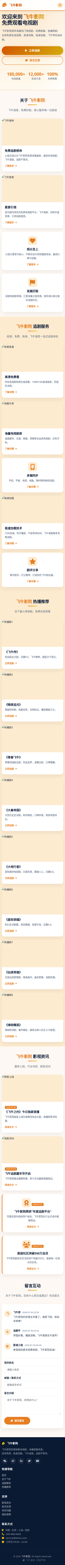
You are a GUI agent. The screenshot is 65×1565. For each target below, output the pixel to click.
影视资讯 (6, 1502)
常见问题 (6, 1510)
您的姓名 (9, 1362)
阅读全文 (9, 1126)
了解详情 (9, 392)
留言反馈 (34, 60)
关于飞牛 (6, 1479)
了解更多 (9, 165)
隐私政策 (6, 1514)
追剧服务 (6, 1482)
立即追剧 (34, 50)
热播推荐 (6, 1486)
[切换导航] (60, 5)
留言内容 (9, 1393)
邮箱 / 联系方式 (12, 1378)
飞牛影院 (15, 5)
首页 (4, 1475)
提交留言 (19, 1420)
